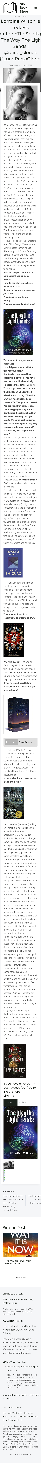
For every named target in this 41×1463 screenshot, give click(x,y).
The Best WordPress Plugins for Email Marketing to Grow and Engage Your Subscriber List (20, 1416)
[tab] (16, 1277)
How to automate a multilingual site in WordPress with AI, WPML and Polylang (20, 1330)
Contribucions (12, 1407)
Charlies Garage (13, 1294)
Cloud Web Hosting (14, 1362)
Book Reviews (20, 16)
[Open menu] (35, 7)
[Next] (35, 1254)
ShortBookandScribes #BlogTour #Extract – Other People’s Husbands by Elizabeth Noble (13, 1201)
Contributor (15, 65)
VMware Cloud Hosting (13, 1321)
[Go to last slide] (5, 1254)
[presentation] (20, 1245)
